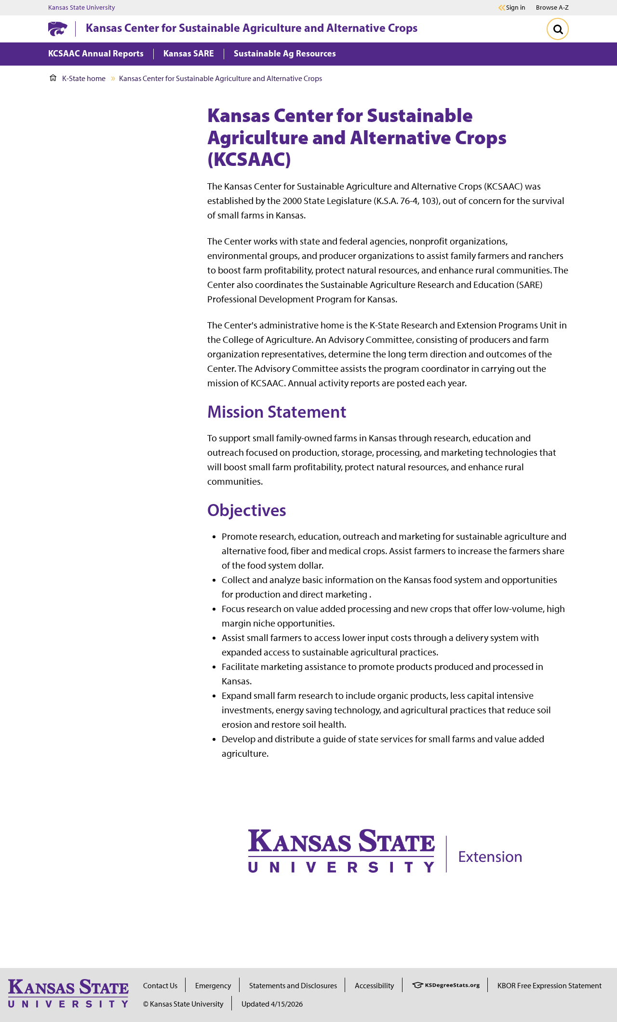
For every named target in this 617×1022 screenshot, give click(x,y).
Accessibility (374, 985)
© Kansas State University (183, 1003)
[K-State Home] (57, 29)
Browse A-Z (552, 7)
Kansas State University (81, 8)
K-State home (84, 78)
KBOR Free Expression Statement (549, 985)
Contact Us (160, 985)
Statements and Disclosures (293, 985)
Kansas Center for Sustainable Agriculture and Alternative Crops (251, 27)
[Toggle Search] (558, 29)
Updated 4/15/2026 (272, 1003)
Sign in (515, 8)
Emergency (213, 985)
